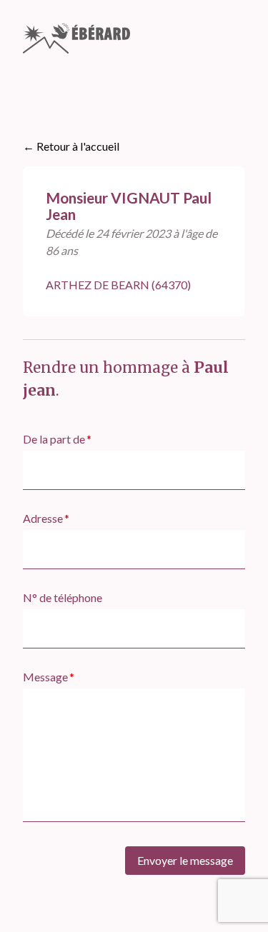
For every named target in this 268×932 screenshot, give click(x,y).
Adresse (43, 518)
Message (45, 676)
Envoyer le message (185, 860)
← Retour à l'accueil (71, 146)
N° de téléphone (62, 597)
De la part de (54, 439)
